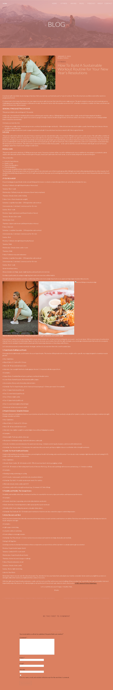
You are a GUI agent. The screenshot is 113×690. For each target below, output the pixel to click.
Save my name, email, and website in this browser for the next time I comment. (44, 677)
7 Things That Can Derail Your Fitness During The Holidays (29, 598)
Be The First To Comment (56, 616)
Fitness (62, 62)
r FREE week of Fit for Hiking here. (86, 583)
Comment (23, 637)
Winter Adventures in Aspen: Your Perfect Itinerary (87, 598)
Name (22, 657)
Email (22, 663)
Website (22, 669)
